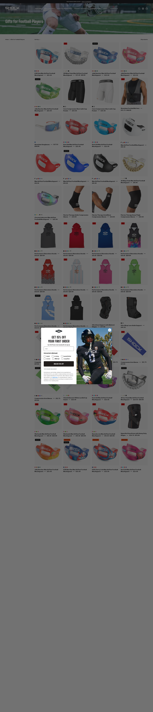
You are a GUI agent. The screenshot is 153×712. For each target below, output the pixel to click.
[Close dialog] (109, 330)
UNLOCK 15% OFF (59, 364)
